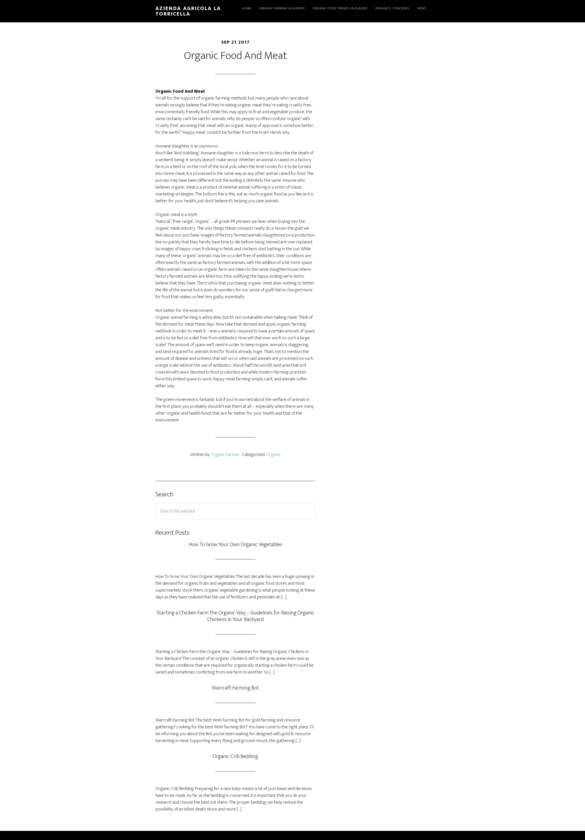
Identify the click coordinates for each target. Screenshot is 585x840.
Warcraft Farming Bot (235, 688)
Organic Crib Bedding (235, 756)
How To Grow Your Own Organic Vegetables (235, 544)
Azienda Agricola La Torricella (188, 11)
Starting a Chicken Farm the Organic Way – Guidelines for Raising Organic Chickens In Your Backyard (235, 616)
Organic (273, 454)
